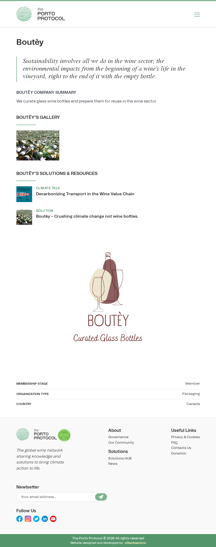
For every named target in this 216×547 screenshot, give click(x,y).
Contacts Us (181, 448)
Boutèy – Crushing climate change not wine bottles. (87, 216)
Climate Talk (48, 188)
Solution (44, 210)
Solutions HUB (119, 458)
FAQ (174, 443)
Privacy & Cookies (185, 437)
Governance (118, 437)
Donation (178, 453)
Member (192, 383)
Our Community (121, 443)
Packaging (191, 394)
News (112, 464)
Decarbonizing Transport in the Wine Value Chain (85, 194)
